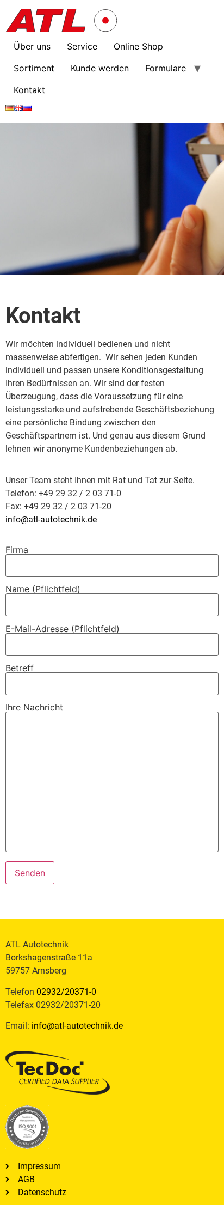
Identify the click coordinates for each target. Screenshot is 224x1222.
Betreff (19, 668)
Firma (16, 550)
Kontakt (29, 89)
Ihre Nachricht (34, 708)
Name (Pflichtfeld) (42, 589)
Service (82, 46)
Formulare (165, 68)
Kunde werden (100, 68)
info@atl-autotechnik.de (51, 519)
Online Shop (138, 46)
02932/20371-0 (66, 992)
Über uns (32, 46)
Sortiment (34, 68)
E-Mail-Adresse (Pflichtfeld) (62, 629)
